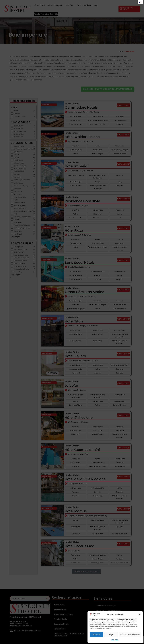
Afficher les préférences (130, 634)
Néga (111, 634)
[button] (140, 614)
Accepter (96, 634)
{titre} (112, 640)
